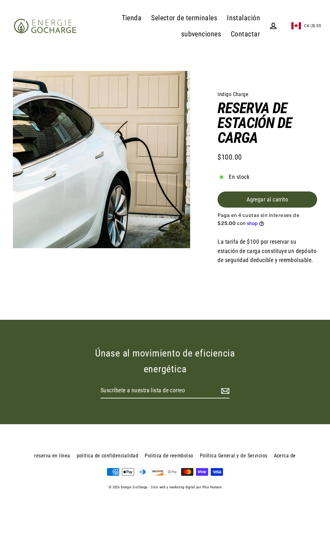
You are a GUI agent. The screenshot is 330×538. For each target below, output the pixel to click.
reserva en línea (52, 456)
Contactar (245, 34)
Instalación (243, 18)
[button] (302, 26)
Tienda (132, 18)
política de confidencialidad (108, 456)
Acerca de (285, 456)
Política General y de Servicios (233, 456)
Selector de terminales (184, 18)
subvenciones (201, 34)
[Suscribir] (224, 390)
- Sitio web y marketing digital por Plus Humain (185, 487)
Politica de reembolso (169, 456)
